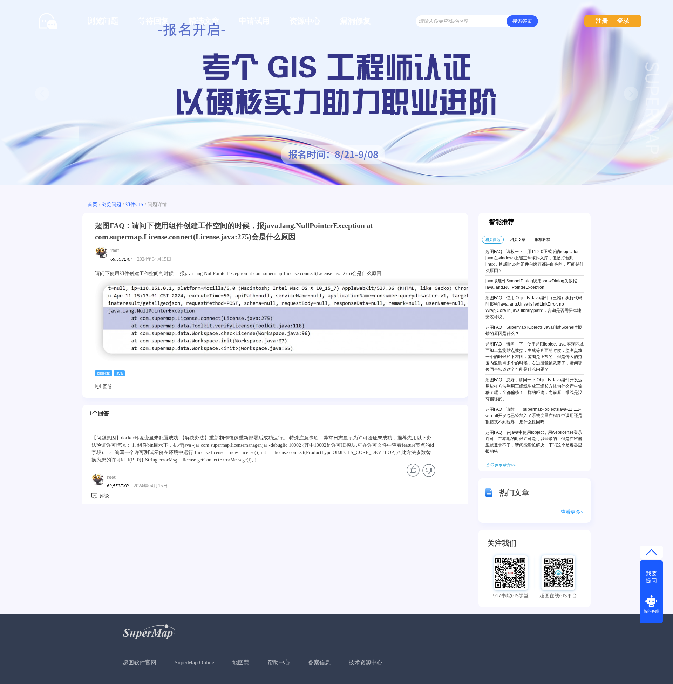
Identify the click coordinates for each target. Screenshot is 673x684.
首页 (92, 204)
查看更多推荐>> (500, 465)
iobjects (103, 373)
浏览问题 (103, 20)
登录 (623, 20)
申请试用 (254, 20)
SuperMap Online (194, 662)
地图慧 (240, 662)
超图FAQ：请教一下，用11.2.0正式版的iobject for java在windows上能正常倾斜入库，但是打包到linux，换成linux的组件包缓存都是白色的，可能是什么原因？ (534, 261)
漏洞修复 (355, 20)
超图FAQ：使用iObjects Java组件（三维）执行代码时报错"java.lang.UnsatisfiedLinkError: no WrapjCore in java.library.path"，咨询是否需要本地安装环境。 (533, 307)
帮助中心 (278, 662)
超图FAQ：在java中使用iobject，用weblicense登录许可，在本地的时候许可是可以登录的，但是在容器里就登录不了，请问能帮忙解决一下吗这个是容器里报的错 (533, 442)
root (114, 250)
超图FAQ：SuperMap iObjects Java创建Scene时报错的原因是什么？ (533, 330)
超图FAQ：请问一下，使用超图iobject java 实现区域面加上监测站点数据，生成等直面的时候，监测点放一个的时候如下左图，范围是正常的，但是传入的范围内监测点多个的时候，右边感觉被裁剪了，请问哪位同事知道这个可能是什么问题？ (534, 357)
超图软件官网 (139, 662)
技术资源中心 (365, 662)
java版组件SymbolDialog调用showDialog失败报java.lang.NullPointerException (531, 284)
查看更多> (572, 512)
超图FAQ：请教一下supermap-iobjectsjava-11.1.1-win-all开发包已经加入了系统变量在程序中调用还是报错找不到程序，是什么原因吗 (533, 415)
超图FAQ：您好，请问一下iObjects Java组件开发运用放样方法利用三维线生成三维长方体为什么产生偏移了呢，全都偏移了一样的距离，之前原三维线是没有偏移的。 (533, 389)
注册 (602, 20)
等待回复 (153, 20)
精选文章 (204, 20)
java (119, 373)
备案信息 (319, 662)
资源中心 (305, 20)
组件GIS (134, 204)
